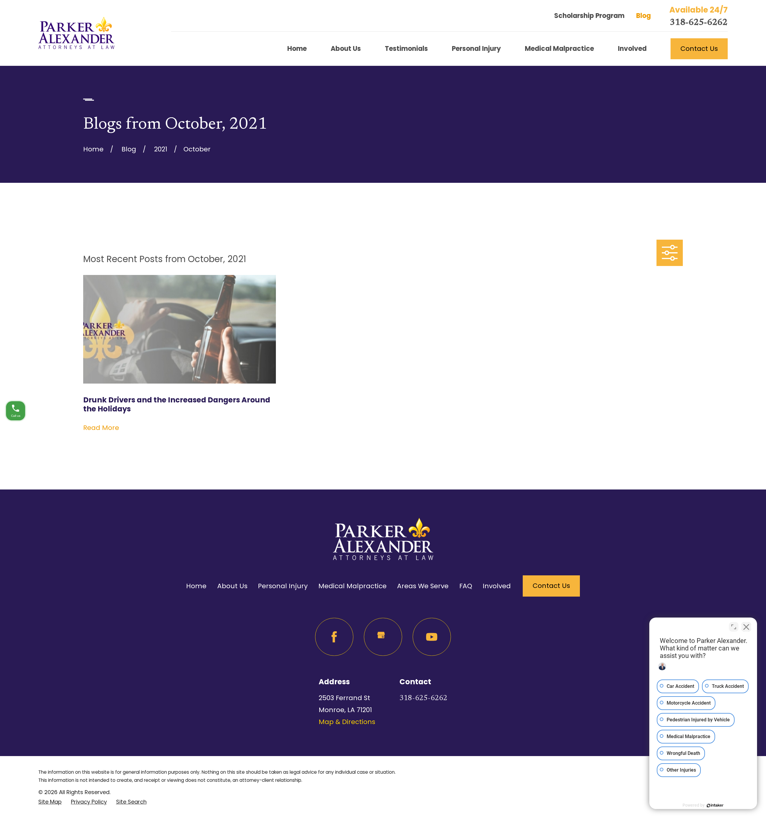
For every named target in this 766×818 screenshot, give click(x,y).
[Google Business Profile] (383, 637)
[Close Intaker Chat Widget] (746, 627)
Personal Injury (283, 586)
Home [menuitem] (297, 48)
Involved (497, 586)
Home (196, 586)
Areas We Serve (423, 586)
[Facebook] (334, 637)
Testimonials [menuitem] (406, 48)
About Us (232, 586)
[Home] (76, 33)
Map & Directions (347, 721)
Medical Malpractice (352, 586)
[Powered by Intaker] (715, 805)
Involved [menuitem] (632, 48)
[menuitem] (50, 801)
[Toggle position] (733, 627)
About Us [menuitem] (346, 48)
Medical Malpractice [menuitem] (559, 48)
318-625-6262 (698, 23)
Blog (643, 15)
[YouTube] (432, 637)
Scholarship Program (589, 15)
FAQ (465, 586)
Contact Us (699, 48)
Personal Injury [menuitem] (476, 48)
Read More (101, 427)
